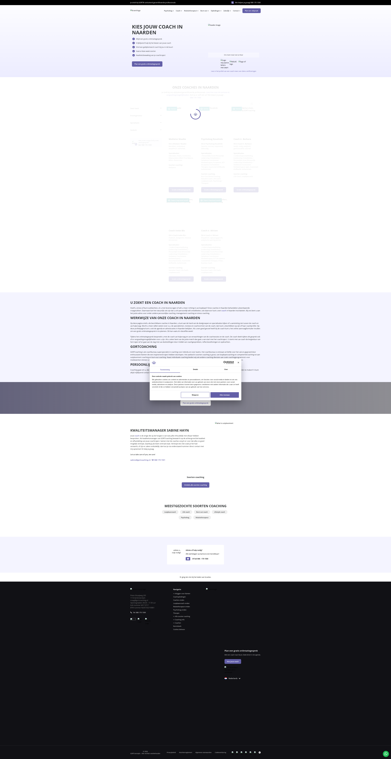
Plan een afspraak (251, 11)
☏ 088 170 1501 (158, 460)
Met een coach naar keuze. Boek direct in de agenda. (243, 655)
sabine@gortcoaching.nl (140, 460)
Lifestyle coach (219, 512)
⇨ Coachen (177, 623)
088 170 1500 (256, 2)
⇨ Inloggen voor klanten (181, 593)
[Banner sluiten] (238, 362)
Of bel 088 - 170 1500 (200, 559)
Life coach (186, 512)
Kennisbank (177, 626)
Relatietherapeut (190, 11)
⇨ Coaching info (179, 620)
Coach (178, 11)
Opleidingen (215, 11)
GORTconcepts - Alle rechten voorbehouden (145, 753)
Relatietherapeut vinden (181, 607)
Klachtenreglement (185, 752)
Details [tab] (195, 369)
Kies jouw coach (233, 661)
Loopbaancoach (170, 512)
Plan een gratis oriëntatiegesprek (147, 64)
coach (223, 310)
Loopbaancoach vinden (181, 603)
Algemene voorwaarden (203, 752)
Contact (236, 11)
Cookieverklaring (220, 752)
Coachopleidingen (179, 597)
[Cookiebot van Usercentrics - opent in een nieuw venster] (225, 362)
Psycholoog (168, 11)
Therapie (176, 613)
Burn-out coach (202, 512)
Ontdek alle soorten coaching (195, 485)
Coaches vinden (178, 600)
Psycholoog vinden (179, 610)
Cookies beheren (179, 629)
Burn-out (203, 11)
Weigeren (195, 395)
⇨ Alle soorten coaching (181, 616)
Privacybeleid (171, 752)
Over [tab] (226, 369)
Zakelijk (226, 11)
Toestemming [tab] (165, 369)
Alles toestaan (225, 395)
